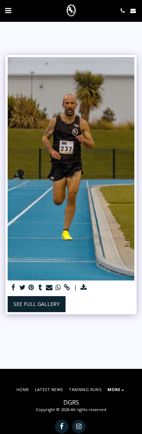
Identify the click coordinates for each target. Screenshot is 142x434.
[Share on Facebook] (13, 287)
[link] (67, 287)
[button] (8, 10)
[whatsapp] (58, 287)
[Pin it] (31, 287)
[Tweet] (22, 287)
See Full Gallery (36, 303)
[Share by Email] (49, 287)
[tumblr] (40, 287)
